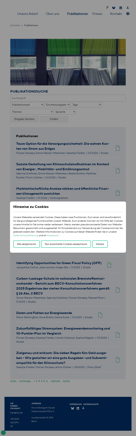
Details (100, 244)
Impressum (53, 235)
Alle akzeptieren (26, 244)
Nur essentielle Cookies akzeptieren (66, 244)
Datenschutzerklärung (25, 235)
